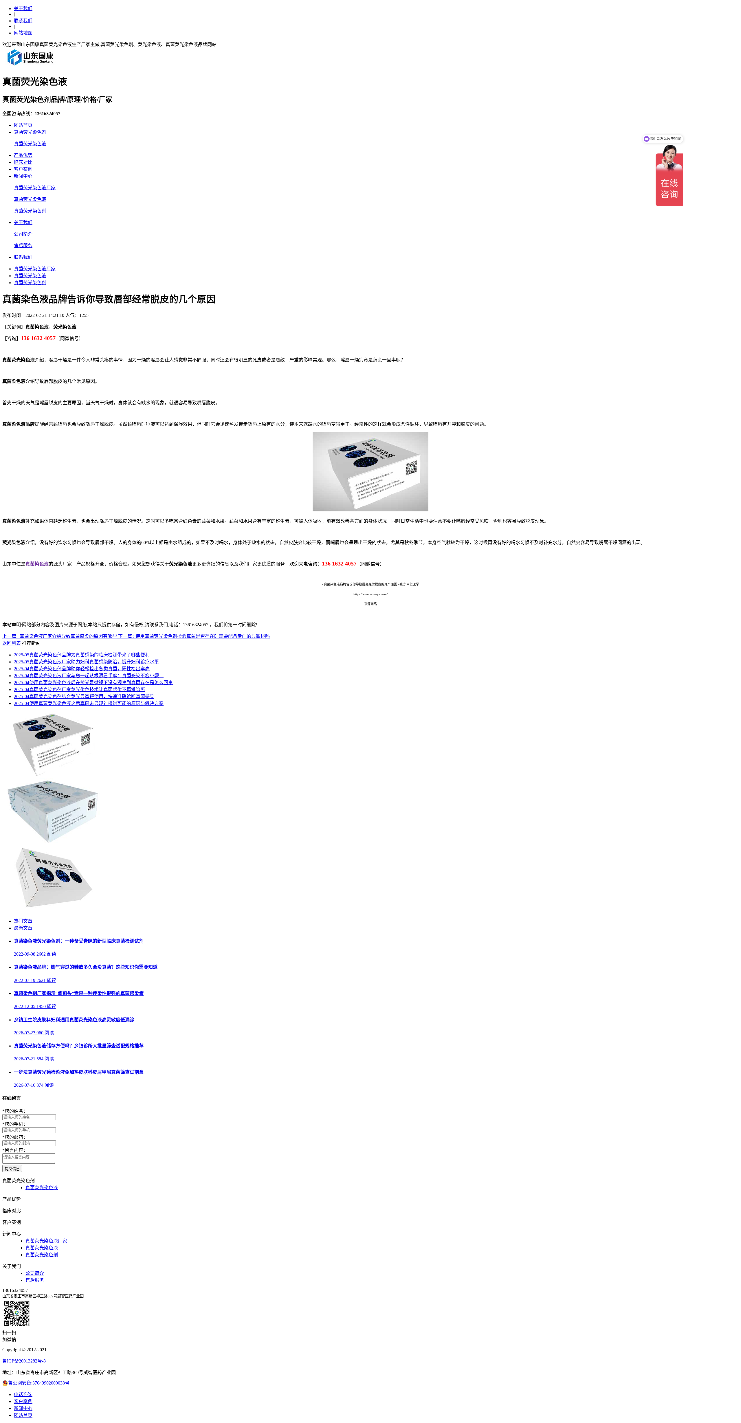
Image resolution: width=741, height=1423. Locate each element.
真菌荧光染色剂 (30, 132)
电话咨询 (23, 1394)
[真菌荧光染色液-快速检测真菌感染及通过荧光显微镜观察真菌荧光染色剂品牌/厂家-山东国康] (30, 65)
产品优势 (23, 155)
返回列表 (11, 643)
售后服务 (23, 245)
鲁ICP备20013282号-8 (24, 1360)
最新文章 (23, 928)
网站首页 (23, 125)
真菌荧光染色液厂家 (35, 187)
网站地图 (23, 32)
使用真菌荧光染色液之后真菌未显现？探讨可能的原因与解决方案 (89, 703)
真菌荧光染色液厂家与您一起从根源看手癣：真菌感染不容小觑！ (89, 675)
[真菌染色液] (52, 909)
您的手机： (15, 1124)
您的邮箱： (15, 1137)
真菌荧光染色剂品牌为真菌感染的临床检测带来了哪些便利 (82, 654)
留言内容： (15, 1150)
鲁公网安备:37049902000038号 (38, 1382)
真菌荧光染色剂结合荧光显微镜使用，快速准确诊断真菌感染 (84, 696)
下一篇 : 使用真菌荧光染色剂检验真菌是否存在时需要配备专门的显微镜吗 (194, 636)
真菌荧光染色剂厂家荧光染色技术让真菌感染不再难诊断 (79, 689)
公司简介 (23, 234)
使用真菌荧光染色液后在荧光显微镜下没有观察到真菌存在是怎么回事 (93, 682)
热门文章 (23, 921)
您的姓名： (15, 1111)
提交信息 (12, 1169)
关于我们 (23, 8)
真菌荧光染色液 (30, 143)
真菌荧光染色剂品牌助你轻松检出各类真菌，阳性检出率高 (82, 668)
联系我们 (23, 20)
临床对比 (23, 162)
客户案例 (23, 169)
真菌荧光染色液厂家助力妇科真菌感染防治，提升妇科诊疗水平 (86, 661)
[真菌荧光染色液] (52, 842)
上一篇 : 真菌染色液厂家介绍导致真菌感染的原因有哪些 (60, 636)
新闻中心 (23, 176)
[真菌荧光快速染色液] (52, 775)
